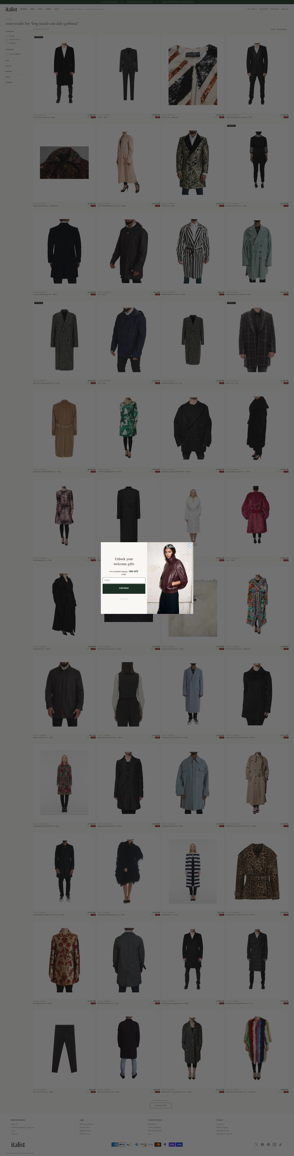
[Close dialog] (190, 545)
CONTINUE (124, 588)
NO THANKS (124, 599)
